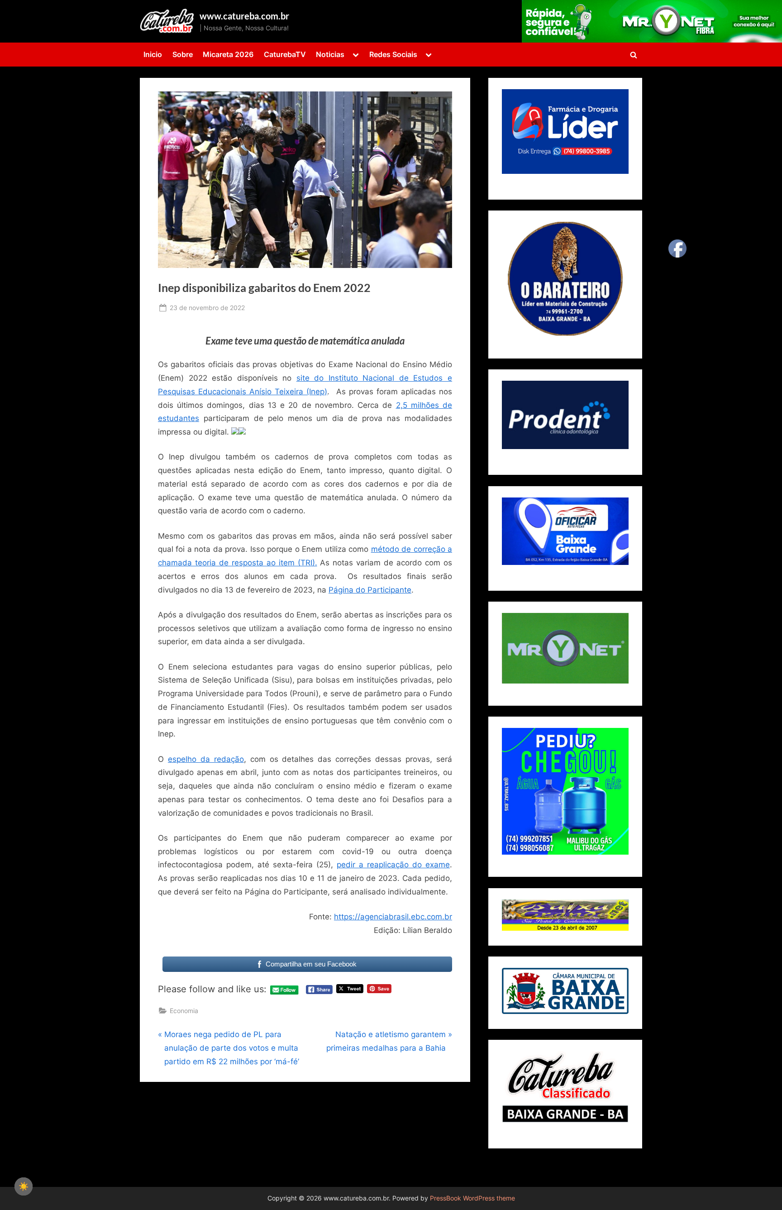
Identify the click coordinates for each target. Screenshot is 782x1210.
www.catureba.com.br (244, 15)
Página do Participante (370, 589)
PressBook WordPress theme (472, 1198)
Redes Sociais (393, 54)
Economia (184, 1010)
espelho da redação (206, 759)
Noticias (330, 54)
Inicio (152, 54)
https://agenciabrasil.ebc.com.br (393, 916)
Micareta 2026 (228, 54)
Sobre (182, 54)
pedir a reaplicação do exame (393, 864)
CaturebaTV (285, 54)
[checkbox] (23, 1186)
